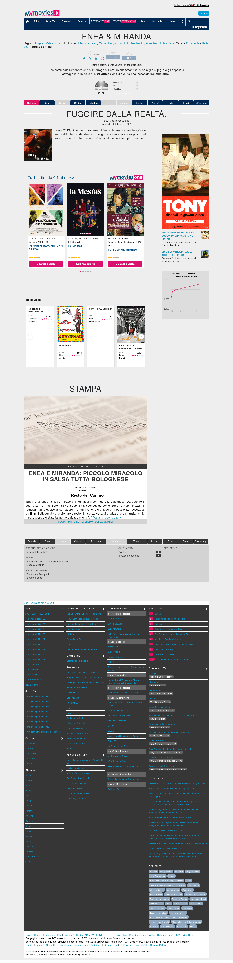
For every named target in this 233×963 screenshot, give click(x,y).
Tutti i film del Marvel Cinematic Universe (169, 917)
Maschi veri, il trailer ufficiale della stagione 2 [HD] (172, 788)
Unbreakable (196, 903)
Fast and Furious (178, 912)
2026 (34, 613)
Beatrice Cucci (34, 577)
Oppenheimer (173, 890)
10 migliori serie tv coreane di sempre (43, 731)
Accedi (204, 13)
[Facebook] (84, 58)
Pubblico (93, 102)
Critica (78, 102)
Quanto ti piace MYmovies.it (39, 602)
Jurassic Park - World (195, 894)
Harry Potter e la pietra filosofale (82, 649)
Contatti (40, 945)
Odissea (158, 623)
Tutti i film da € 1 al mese (51, 177)
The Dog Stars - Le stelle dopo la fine (84, 613)
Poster (155, 102)
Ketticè (111, 661)
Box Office (121, 935)
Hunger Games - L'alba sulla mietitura (84, 677)
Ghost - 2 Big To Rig (164, 649)
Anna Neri (152, 43)
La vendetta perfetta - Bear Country (83, 623)
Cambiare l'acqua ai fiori (78, 728)
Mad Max (154, 926)
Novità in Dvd (31, 684)
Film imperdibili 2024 (35, 623)
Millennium (187, 908)
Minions (153, 871)
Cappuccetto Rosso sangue (162, 723)
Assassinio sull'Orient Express (163, 765)
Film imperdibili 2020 (35, 644)
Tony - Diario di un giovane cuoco (82, 618)
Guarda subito (46, 264)
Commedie (30, 743)
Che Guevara (167, 926)
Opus (188, 880)
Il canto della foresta (76, 743)
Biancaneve (193, 885)
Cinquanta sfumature (159, 899)
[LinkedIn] (96, 58)
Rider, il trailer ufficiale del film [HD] (165, 848)
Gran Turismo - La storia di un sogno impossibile (171, 749)
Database (50, 935)
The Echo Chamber (117, 720)
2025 (41, 613)
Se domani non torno (76, 738)
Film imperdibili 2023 (35, 629)
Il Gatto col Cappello (76, 723)
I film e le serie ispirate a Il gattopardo (167, 885)
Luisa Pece (167, 43)
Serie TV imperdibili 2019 (37, 726)
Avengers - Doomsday (77, 687)
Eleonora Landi (87, 43)
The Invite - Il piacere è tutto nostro (83, 672)
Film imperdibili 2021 (35, 639)
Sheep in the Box (75, 639)
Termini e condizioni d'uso (87, 945)
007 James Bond (198, 899)
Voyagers (153, 673)
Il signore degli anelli (159, 922)
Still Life (153, 698)
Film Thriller (31, 748)
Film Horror (30, 753)
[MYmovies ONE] (126, 177)
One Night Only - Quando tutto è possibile (174, 644)
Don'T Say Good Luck (77, 798)
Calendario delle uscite (77, 660)
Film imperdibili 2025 (35, 618)
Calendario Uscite (73, 935)
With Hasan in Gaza (117, 761)
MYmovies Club (184, 935)
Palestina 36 (72, 702)
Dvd (107, 935)
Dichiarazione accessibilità (134, 945)
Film (59, 935)
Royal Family (156, 894)
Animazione (30, 758)
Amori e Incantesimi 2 (118, 710)
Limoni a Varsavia (75, 629)
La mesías (75, 246)
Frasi (186, 102)
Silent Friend (114, 651)
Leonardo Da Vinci (173, 894)
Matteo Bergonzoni (111, 43)
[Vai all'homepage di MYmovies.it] (42, 15)
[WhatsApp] (102, 58)
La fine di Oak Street (164, 654)
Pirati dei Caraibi (179, 899)
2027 (27, 613)
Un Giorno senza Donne (78, 793)
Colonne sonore (165, 935)
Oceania (159, 613)
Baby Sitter (187, 890)
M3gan (171, 876)
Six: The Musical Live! (77, 783)
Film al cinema (32, 669)
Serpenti (112, 730)
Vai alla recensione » (107, 517)
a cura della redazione (39, 552)
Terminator (182, 926)
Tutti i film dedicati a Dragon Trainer (166, 880)
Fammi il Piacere (115, 656)
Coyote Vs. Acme (116, 623)
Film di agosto (32, 674)
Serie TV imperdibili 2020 (37, 721)
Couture (70, 644)
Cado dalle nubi (156, 740)
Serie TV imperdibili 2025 (37, 696)
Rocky (193, 926)
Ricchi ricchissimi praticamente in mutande (169, 732)
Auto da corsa (156, 903)
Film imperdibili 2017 (35, 659)
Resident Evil (73, 692)
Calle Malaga (73, 697)
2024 (47, 613)
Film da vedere (32, 664)
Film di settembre (33, 679)
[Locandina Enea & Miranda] (38, 159)
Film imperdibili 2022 (35, 634)
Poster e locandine (129, 555)
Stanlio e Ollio (155, 690)
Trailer (139, 102)
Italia (205, 43)
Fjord (69, 713)
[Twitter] (90, 58)
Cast (47, 102)
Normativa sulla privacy (58, 945)
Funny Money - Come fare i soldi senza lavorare (171, 715)
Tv (112, 935)
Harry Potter (173, 908)
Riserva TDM (111, 945)
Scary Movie (166, 871)
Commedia (192, 43)
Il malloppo (113, 646)
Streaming (201, 102)
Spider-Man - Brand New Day (168, 629)
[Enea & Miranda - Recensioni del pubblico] (85, 463)
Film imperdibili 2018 (35, 654)
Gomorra (179, 871)
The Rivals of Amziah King (79, 778)
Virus (168, 903)
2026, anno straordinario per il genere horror (170, 817)
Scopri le (85, 521)
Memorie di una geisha (160, 707)
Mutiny (111, 725)
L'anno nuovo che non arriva (46, 248)
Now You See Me (157, 876)
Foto (170, 102)
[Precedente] (30, 337)
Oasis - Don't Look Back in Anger (123, 735)
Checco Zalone (157, 890)
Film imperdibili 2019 (35, 649)
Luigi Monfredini (134, 43)
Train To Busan (115, 618)
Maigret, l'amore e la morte (79, 773)
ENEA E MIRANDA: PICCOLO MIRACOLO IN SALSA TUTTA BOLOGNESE (85, 476)
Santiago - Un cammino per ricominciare (85, 682)
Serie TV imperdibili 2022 (37, 711)
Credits (29, 945)
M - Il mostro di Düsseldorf (120, 756)
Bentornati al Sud (75, 718)
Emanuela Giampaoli (38, 574)
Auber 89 (112, 741)
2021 (27, 46)
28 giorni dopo (192, 871)
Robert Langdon (157, 908)
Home (29, 935)
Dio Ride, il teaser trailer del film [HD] (166, 830)
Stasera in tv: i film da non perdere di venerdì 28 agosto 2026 (177, 783)
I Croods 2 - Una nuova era (161, 757)
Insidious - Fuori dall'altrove (168, 639)
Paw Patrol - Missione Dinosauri (123, 692)
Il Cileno (70, 634)
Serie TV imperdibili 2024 (37, 701)
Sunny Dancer (114, 628)
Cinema (38, 935)
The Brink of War (74, 788)
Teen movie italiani (158, 912)
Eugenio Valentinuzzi (48, 43)
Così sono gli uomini (76, 768)
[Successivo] (141, 337)
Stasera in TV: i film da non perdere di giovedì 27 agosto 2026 (178, 843)
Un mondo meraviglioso (119, 715)
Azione (28, 763)
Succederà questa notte (78, 733)
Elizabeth (153, 681)
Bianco (70, 748)
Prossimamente (137, 935)
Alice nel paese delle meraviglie (186, 922)
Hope (69, 707)
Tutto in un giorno (122, 249)
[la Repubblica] (191, 6)
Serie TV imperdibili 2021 (37, 716)
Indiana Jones (180, 903)
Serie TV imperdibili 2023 (37, 706)
